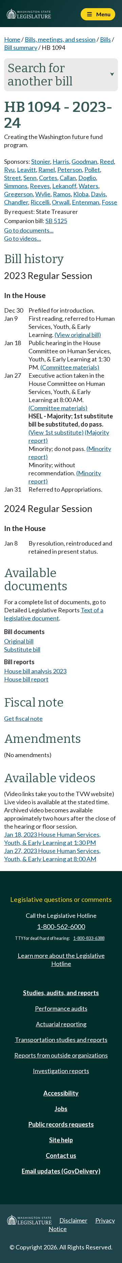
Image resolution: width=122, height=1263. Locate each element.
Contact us (61, 1155)
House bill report (26, 679)
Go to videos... (22, 238)
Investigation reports (61, 1070)
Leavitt (26, 169)
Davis (98, 194)
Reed (107, 161)
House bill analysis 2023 (35, 671)
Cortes (48, 177)
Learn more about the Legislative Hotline (61, 959)
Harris (61, 161)
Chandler (16, 202)
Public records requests (61, 1124)
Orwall (60, 202)
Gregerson (18, 194)
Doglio (87, 177)
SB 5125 (56, 220)
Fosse (109, 202)
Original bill (19, 641)
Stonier (40, 161)
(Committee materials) (69, 367)
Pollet (92, 169)
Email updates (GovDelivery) (61, 1171)
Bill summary (20, 47)
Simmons (15, 186)
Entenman (85, 202)
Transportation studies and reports (61, 1039)
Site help (61, 1140)
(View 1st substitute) (56, 432)
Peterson (69, 169)
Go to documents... (29, 230)
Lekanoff (64, 186)
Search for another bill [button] (61, 74)
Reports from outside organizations (61, 1055)
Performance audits (61, 1008)
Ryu (9, 169)
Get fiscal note (23, 718)
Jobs (61, 1108)
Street (12, 177)
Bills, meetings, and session (60, 39)
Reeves (40, 186)
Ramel (46, 169)
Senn (30, 177)
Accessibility (61, 1093)
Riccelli (39, 202)
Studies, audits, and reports (61, 992)
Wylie (42, 194)
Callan (68, 177)
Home (12, 39)
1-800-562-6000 (61, 926)
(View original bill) (78, 334)
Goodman (84, 161)
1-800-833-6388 (88, 938)
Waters (88, 186)
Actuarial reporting (61, 1024)
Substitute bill (22, 649)
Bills (105, 39)
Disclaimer (73, 1220)
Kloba (80, 194)
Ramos (62, 194)
